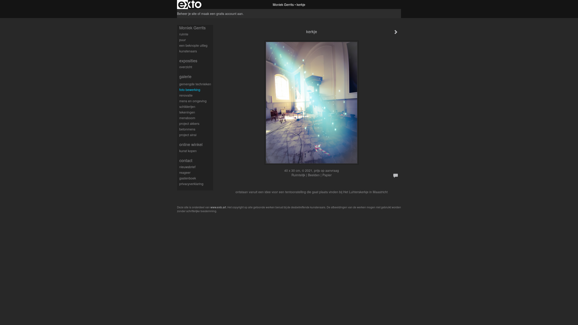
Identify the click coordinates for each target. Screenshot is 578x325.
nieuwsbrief (187, 167)
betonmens (187, 129)
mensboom (187, 118)
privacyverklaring (191, 183)
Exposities (188, 60)
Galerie (185, 76)
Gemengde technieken (195, 84)
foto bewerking (189, 89)
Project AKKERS (189, 123)
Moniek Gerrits (283, 4)
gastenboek (187, 178)
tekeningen (187, 112)
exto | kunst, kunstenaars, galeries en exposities (190, 4)
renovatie (186, 95)
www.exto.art (218, 207)
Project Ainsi (187, 134)
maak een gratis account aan (222, 13)
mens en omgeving (193, 101)
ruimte (183, 34)
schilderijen (187, 106)
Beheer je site (187, 13)
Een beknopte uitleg (193, 45)
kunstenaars (188, 51)
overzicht (185, 67)
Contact (185, 160)
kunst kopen (188, 151)
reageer (185, 172)
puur (182, 39)
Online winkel (191, 144)
